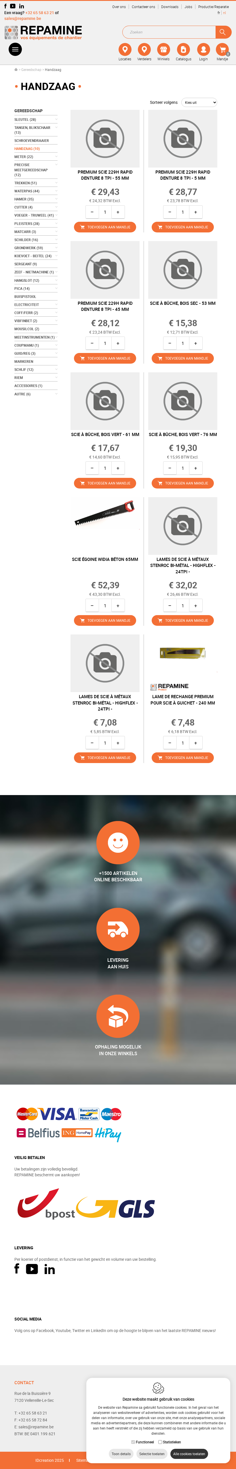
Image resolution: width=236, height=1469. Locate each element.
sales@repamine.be (22, 18)
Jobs (188, 6)
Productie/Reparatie (213, 6)
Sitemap (83, 1460)
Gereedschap (31, 69)
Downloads (169, 6)
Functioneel (145, 1442)
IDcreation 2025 (49, 1460)
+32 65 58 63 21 (39, 12)
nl (224, 12)
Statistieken (172, 1442)
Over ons (119, 6)
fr (219, 12)
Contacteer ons (143, 6)
